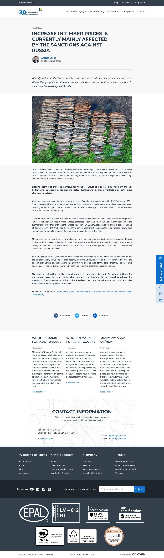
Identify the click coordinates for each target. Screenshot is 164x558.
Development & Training (126, 469)
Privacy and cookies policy (82, 554)
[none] (140, 3)
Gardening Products (60, 473)
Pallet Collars (25, 461)
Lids (21, 469)
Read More (37, 392)
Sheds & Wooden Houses (62, 469)
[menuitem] (140, 3)
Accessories (24, 473)
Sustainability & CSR (92, 473)
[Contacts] (161, 300)
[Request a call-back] (161, 287)
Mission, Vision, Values (125, 465)
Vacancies (126, 3)
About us (87, 461)
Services (55, 461)
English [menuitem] (138, 3)
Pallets (22, 465)
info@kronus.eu (119, 438)
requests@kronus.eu (117, 435)
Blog (116, 3)
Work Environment (124, 461)
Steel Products (58, 465)
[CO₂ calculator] (161, 293)
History (86, 465)
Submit (139, 489)
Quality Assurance (91, 469)
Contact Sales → (26, 3)
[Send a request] (161, 258)
